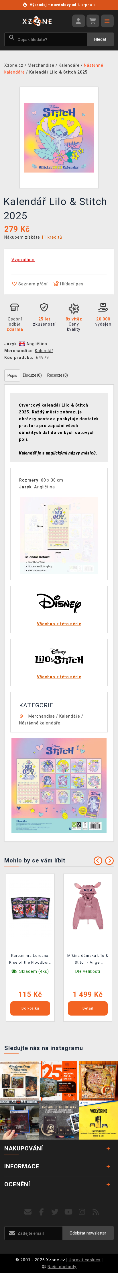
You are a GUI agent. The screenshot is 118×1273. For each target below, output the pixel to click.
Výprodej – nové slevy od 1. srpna (62, 5)
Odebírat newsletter (88, 1233)
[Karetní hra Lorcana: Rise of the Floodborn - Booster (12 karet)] (30, 907)
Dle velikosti (87, 971)
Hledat (100, 39)
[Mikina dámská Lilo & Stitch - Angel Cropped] (87, 907)
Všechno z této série (59, 624)
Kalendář (44, 350)
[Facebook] (41, 1212)
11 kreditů (51, 237)
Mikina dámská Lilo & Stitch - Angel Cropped (88, 960)
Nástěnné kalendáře (39, 723)
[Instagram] (82, 1212)
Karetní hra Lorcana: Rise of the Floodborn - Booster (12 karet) (30, 960)
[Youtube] (68, 1212)
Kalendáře (69, 716)
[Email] (27, 1212)
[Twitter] (55, 1212)
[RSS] (95, 1212)
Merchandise (41, 716)
